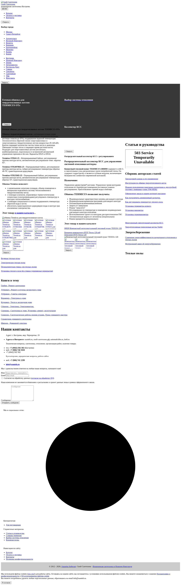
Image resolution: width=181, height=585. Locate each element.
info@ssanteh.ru (13, 364)
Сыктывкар (11, 74)
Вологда (9, 43)
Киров (8, 54)
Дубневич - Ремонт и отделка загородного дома (21, 290)
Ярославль (10, 78)
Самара (9, 69)
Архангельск (11, 38)
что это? (31, 574)
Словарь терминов (14, 535)
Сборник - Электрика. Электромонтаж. (17, 306)
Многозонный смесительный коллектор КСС (144, 223)
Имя (3, 373)
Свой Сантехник (8, 4)
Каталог (9, 13)
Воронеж (10, 45)
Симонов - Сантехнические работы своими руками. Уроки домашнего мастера (34, 315)
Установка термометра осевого (138, 206)
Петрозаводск (11, 65)
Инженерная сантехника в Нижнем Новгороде (112, 566)
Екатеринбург (12, 47)
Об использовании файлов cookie (35, 576)
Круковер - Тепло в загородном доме (16, 302)
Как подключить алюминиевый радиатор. (142, 198)
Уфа (7, 76)
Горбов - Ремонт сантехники (13, 286)
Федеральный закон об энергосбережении (143, 244)
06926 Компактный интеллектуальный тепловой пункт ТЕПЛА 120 (93, 228)
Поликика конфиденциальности (19, 559)
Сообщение (6, 400)
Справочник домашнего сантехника (16, 319)
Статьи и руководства (15, 533)
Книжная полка (12, 540)
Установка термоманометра (136, 214)
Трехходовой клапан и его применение (141, 179)
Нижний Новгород (14, 60)
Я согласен (6, 583)
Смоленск (10, 71)
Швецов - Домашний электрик (14, 323)
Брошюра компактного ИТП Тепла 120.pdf (82, 232)
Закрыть (5, 82)
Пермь (8, 63)
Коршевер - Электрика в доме (13, 298)
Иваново (9, 50)
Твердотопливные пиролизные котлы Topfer (144, 227)
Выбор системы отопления (17, 538)
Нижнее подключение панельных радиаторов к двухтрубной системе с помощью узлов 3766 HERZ (150, 188)
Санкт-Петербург (13, 34)
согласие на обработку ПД (42, 378)
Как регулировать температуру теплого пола (144, 202)
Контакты (10, 18)
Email (3, 375)
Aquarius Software (68, 566)
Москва (9, 32)
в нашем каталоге (24, 213)
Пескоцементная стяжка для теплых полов (19, 267)
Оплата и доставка (14, 15)
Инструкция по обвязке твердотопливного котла (145, 183)
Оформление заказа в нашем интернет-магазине (145, 194)
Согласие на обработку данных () (29, 378)
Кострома (10, 58)
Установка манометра (134, 210)
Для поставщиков (13, 525)
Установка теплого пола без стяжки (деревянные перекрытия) (27, 271)
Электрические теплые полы (13, 263)
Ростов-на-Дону (12, 67)
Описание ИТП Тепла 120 (75, 235)
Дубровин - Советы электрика (13, 294)
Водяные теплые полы (10, 258)
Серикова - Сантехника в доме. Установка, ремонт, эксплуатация (28, 311)
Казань (9, 52)
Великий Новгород (14, 41)
